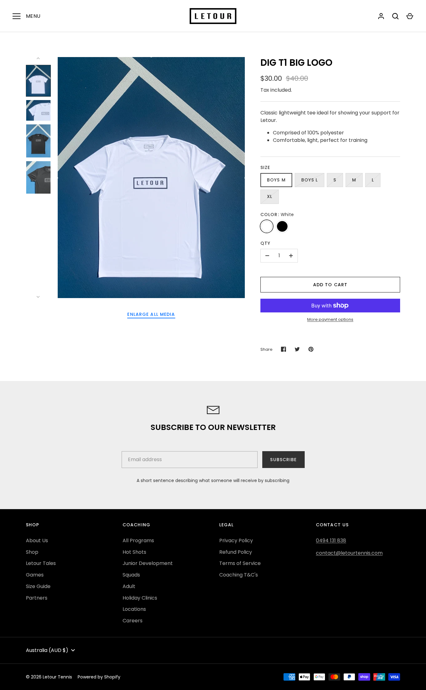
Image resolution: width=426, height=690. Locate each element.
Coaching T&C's (238, 574)
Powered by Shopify (99, 677)
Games (35, 574)
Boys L (309, 180)
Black (282, 226)
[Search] (395, 16)
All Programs (138, 540)
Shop (32, 552)
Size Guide (38, 586)
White (266, 226)
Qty (265, 243)
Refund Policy (235, 552)
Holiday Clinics (140, 597)
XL (269, 196)
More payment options (330, 319)
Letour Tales (41, 563)
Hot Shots (134, 552)
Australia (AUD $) (47, 650)
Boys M (276, 180)
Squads (131, 574)
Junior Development (148, 563)
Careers (133, 620)
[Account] (381, 16)
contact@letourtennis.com (349, 553)
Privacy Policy (236, 540)
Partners (36, 597)
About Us (37, 540)
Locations (134, 609)
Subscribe (283, 459)
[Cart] (410, 16)
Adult (129, 586)
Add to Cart (330, 285)
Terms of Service (240, 563)
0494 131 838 (331, 540)
